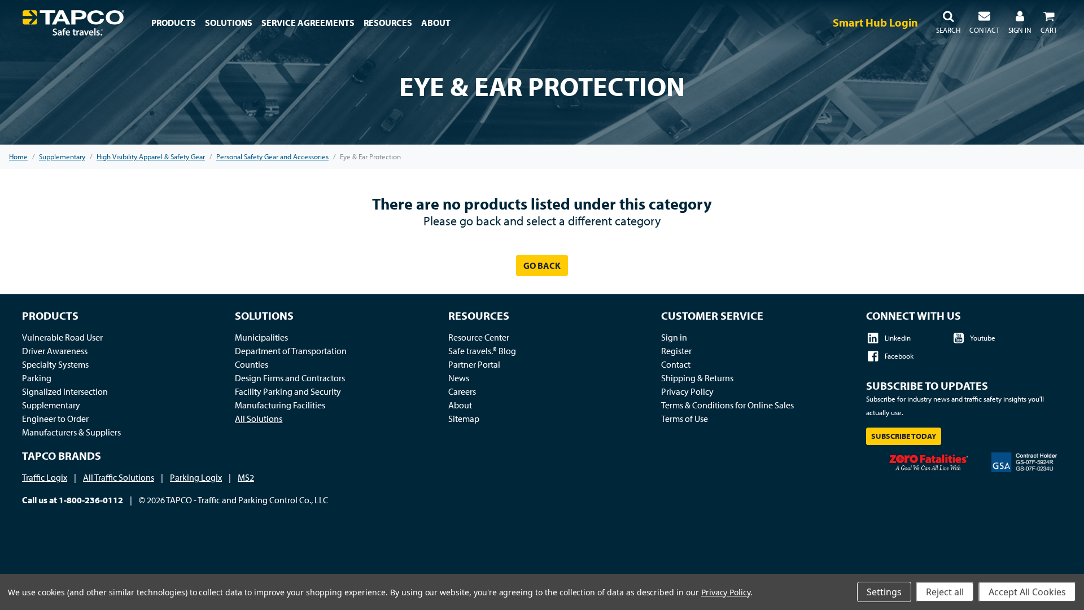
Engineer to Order (55, 418)
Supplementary (51, 405)
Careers (462, 391)
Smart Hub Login (875, 22)
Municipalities (261, 337)
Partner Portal (474, 364)
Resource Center (478, 337)
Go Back (542, 265)
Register (676, 350)
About (460, 405)
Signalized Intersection (65, 391)
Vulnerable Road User (62, 337)
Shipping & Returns (697, 378)
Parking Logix (196, 477)
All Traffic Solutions (118, 477)
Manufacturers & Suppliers (71, 432)
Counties (251, 364)
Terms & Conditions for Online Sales (727, 405)
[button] (948, 23)
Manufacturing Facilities (280, 405)
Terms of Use (684, 418)
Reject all (945, 592)
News (458, 378)
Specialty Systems (55, 364)
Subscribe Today (903, 436)
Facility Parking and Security (288, 391)
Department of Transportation (291, 350)
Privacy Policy (687, 391)
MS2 (246, 477)
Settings (884, 592)
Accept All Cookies (1027, 592)
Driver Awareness (55, 350)
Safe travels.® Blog (482, 350)
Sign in (674, 337)
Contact (675, 364)
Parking (36, 378)
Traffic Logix (44, 477)
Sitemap (463, 418)
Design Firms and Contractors (290, 378)
